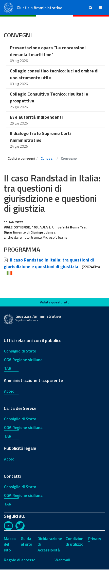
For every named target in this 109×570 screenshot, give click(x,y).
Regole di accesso (19, 560)
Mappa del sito (10, 544)
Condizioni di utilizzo (75, 541)
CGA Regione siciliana (23, 360)
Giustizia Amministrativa (39, 8)
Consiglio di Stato (20, 351)
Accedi (9, 391)
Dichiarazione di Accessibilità (50, 544)
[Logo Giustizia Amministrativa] (8, 7)
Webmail (62, 560)
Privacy (94, 538)
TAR (7, 368)
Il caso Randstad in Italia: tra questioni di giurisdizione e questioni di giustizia (49, 263)
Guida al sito (26, 541)
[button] (91, 7)
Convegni (48, 158)
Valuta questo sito (54, 302)
